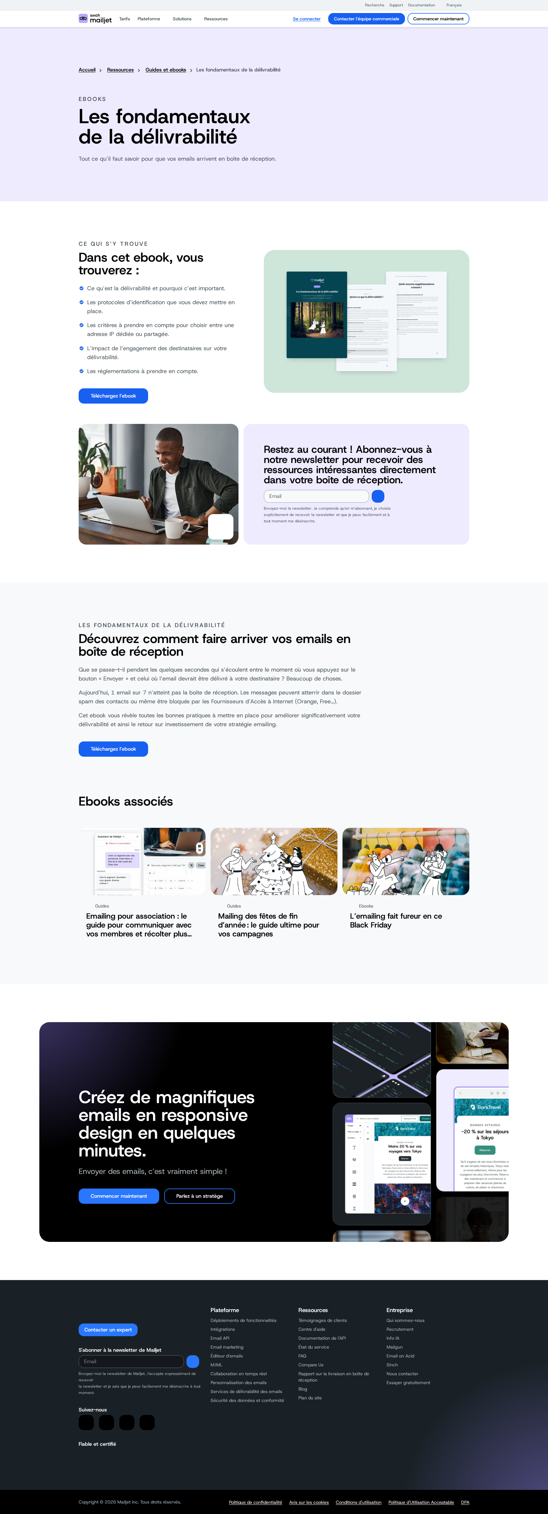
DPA (465, 1502)
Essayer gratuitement (408, 1382)
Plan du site (310, 1398)
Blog (302, 1389)
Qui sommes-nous (406, 1320)
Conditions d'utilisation (359, 1502)
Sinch (392, 1365)
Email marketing (227, 1347)
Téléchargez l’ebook (113, 395)
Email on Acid (400, 1356)
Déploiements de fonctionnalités (244, 1320)
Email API (220, 1338)
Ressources (120, 69)
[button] (371, 5)
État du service (313, 1347)
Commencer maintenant (438, 19)
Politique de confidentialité (255, 1502)
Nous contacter (402, 1374)
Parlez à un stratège (199, 1196)
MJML (216, 1365)
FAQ (302, 1356)
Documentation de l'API (322, 1338)
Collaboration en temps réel (239, 1374)
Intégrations (223, 1329)
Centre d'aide (311, 1329)
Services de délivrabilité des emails (246, 1391)
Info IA (393, 1338)
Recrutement (400, 1329)
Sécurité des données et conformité (247, 1400)
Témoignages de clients (322, 1320)
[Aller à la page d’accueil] (95, 19)
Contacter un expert (108, 1329)
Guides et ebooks (166, 69)
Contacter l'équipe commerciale (366, 19)
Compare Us (310, 1365)
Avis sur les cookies (309, 1502)
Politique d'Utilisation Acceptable (421, 1502)
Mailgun (395, 1347)
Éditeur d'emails (227, 1356)
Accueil (87, 69)
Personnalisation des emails (239, 1382)
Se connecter (307, 19)
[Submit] (378, 496)
